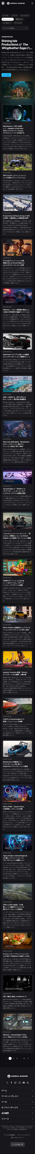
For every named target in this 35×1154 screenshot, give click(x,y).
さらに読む (6, 75)
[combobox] (15, 28)
